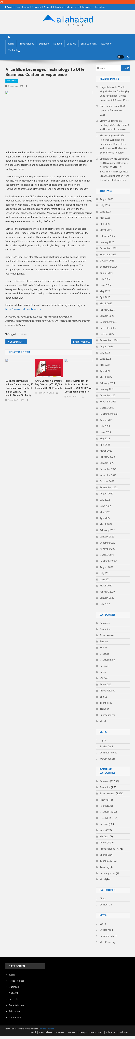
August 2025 (106, 273)
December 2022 (108, 469)
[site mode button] (120, 57)
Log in (103, 740)
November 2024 (108, 328)
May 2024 (105, 365)
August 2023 (106, 420)
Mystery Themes (46, 1029)
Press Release (22, 7)
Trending (104, 709)
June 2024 (105, 358)
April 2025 (105, 297)
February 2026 (107, 236)
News (103, 672)
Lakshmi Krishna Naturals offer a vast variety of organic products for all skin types (18, 341)
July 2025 (105, 279)
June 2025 (105, 285)
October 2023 (107, 408)
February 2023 (107, 457)
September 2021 (109, 561)
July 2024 (105, 352)
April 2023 (105, 444)
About (103, 898)
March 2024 (106, 377)
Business (36, 7)
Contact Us (106, 904)
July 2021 (105, 573)
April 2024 (105, 371)
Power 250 (105, 684)
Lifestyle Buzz (107, 660)
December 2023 (108, 395)
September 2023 (109, 414)
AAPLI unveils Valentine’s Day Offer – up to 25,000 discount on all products (48, 384)
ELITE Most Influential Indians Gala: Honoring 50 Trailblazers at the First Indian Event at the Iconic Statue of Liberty (19, 388)
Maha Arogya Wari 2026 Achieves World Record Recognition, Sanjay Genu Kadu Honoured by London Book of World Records (113, 144)
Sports (103, 696)
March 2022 (106, 524)
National (48, 7)
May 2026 (105, 217)
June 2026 (105, 211)
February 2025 (107, 309)
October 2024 (107, 334)
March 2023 (106, 450)
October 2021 (107, 555)
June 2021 (105, 579)
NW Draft (104, 678)
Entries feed (106, 746)
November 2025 (108, 254)
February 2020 (107, 591)
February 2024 (107, 383)
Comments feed (108, 752)
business (23, 334)
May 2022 (105, 512)
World (10, 7)
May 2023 (105, 438)
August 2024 (106, 346)
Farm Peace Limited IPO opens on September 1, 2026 (112, 110)
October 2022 (107, 481)
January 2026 (107, 242)
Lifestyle (59, 7)
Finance (104, 641)
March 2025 (106, 303)
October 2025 (107, 260)
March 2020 (106, 585)
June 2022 (105, 506)
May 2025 (105, 291)
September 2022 (109, 487)
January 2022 (107, 536)
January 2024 (107, 389)
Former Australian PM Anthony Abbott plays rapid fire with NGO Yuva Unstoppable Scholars (78, 386)
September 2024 (109, 340)
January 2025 (107, 316)
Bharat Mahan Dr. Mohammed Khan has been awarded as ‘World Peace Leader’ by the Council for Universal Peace (82, 341)
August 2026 (106, 199)
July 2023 (105, 426)
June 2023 (105, 432)
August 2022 (106, 493)
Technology (100, 7)
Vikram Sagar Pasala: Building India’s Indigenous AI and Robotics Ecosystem (115, 125)
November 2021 (108, 549)
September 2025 (109, 266)
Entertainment (72, 7)
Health (103, 647)
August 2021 (106, 567)
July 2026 (105, 205)
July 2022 (105, 499)
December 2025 (108, 248)
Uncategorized (107, 715)
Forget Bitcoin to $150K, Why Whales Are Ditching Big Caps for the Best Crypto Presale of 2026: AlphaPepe (115, 93)
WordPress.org (107, 758)
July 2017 (105, 604)
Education (86, 7)
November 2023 (108, 401)
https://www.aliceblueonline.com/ (23, 309)
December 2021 (108, 542)
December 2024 (108, 322)
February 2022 (107, 530)
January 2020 (107, 597)
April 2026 (105, 224)
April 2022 (105, 518)
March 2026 (106, 230)
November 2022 (108, 475)
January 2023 (107, 463)
